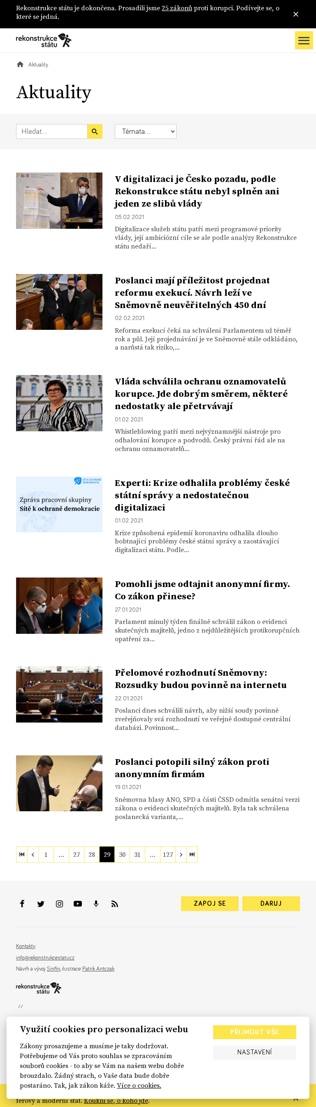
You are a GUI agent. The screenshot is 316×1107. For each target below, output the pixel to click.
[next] (181, 854)
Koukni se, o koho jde (116, 1100)
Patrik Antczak (98, 969)
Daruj (271, 903)
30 (122, 854)
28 (91, 854)
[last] (192, 854)
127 (168, 854)
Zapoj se (210, 903)
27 (76, 854)
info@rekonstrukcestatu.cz (45, 958)
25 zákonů (177, 7)
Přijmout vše (254, 1032)
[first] (21, 854)
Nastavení (254, 1052)
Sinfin (53, 969)
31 (137, 854)
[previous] (33, 854)
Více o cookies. (139, 1085)
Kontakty (25, 946)
